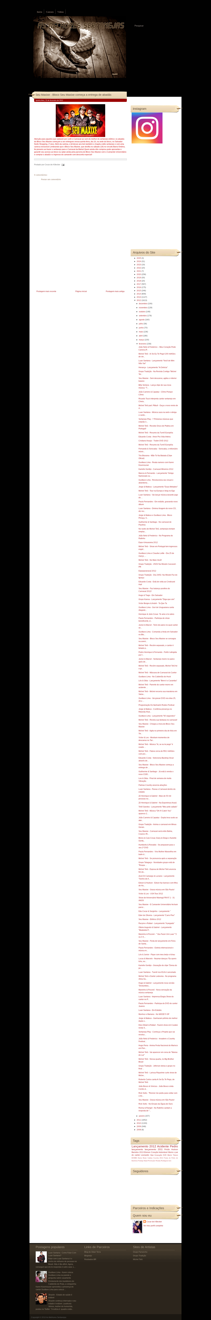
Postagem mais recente (46, 291)
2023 (139, 265)
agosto (142, 320)
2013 (139, 297)
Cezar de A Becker (154, 1222)
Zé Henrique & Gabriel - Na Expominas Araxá (158, 803)
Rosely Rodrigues (162, 1161)
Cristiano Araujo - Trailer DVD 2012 (153, 441)
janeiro (142, 1116)
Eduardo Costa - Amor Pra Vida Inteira (155, 437)
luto (170, 1161)
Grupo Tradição (139, 1256)
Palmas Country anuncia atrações (153, 785)
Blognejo (88, 1256)
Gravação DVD (160, 1155)
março (142, 340)
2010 (139, 1123)
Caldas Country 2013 (155, 1158)
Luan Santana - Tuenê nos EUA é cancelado (157, 972)
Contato (50, 12)
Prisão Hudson (171, 1149)
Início (39, 12)
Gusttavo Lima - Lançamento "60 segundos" (157, 716)
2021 (139, 271)
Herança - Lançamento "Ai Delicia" (153, 367)
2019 (139, 278)
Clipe (152, 1155)
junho (141, 328)
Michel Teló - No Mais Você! (150, 560)
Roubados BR (90, 1259)
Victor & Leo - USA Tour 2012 (151, 894)
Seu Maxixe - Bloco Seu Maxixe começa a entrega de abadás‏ (73, 94)
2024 (139, 261)
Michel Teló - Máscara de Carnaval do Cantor (158, 673)
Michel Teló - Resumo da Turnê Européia (156, 433)
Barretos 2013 (138, 1152)
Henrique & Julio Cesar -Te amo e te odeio (156, 614)
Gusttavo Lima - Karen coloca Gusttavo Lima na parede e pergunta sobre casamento (60, 1275)
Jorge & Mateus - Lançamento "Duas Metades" (158, 487)
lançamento (137, 1149)
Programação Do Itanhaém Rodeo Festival (156, 705)
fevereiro (143, 344)
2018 (139, 281)
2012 (139, 300)
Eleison (147, 1152)
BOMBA (134, 1158)
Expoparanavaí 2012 (147, 571)
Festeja (140, 1161)
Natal (146, 1161)
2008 (139, 1130)
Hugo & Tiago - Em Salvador (150, 595)
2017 (139, 284)
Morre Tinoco (172, 1155)
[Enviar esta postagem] (62, 165)
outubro (142, 312)
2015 (139, 291)
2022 (139, 268)
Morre (170, 1152)
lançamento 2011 (154, 1149)
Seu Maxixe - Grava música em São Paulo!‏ (156, 890)
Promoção (151, 1161)
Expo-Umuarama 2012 (148, 542)
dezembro (143, 304)
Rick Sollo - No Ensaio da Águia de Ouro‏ (156, 1104)
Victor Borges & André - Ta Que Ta (153, 603)
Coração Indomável (159, 1152)
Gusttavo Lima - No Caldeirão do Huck (155, 677)
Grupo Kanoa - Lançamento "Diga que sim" (157, 599)
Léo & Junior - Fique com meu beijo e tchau (157, 954)
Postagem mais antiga (115, 291)
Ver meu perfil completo (153, 1226)
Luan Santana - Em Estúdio (150, 1010)
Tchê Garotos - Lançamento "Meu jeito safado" (158, 807)
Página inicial (81, 291)
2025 (139, 258)
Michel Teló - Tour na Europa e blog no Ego (157, 491)
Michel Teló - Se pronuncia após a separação (158, 858)
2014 (139, 294)
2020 (139, 274)
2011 (139, 1120)
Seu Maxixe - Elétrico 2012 (150, 919)
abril (141, 336)
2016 (139, 287)
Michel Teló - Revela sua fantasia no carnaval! (158, 720)
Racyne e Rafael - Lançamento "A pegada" (156, 923)
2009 (139, 1126)
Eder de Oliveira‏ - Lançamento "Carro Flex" (157, 915)
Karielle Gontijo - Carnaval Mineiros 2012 (156, 469)
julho (141, 324)
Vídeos (60, 12)
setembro (143, 316)
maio (141, 332)
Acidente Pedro (167, 1146)
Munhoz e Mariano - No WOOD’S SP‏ (154, 1014)
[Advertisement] (57, 268)
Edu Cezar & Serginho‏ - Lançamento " (155, 911)
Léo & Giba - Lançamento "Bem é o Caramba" (158, 681)
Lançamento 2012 (144, 1146)
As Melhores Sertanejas (56, 1317)
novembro (143, 308)
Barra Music (142, 1158)
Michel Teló (138, 1259)
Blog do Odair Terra (92, 1252)
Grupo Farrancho (140, 1252)
